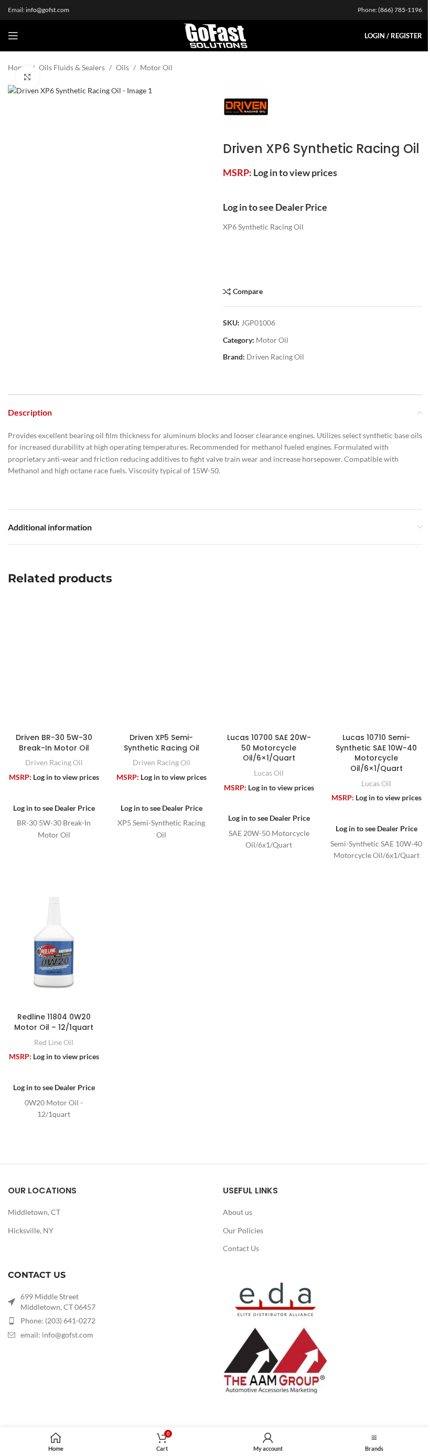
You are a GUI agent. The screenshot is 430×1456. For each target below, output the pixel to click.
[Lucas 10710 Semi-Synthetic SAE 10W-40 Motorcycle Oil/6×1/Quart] (376, 663)
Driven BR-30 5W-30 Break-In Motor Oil (54, 742)
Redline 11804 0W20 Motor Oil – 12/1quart (53, 1022)
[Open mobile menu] (13, 35)
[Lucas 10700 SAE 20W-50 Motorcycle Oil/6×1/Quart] (269, 663)
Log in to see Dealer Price (275, 207)
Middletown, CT (34, 1212)
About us (237, 1212)
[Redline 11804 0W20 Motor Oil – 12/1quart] (54, 942)
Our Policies (243, 1230)
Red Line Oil (53, 1042)
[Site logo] (215, 34)
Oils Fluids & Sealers (72, 67)
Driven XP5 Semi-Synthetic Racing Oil (161, 742)
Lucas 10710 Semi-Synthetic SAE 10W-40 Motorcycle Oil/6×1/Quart (376, 753)
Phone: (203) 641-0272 (57, 1320)
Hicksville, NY (30, 1230)
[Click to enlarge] (27, 77)
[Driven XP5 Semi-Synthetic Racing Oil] (161, 663)
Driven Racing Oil (275, 356)
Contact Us (241, 1248)
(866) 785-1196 (400, 10)
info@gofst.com (47, 10)
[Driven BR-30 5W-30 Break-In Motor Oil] (54, 663)
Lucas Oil (269, 772)
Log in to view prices (295, 172)
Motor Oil (156, 67)
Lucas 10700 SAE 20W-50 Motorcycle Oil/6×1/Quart (269, 747)
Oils (122, 67)
